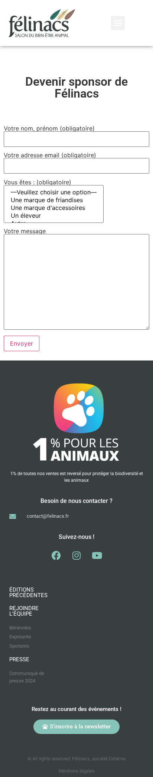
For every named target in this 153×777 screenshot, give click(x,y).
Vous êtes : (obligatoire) (37, 182)
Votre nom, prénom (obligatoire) (49, 128)
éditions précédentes (28, 592)
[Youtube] (97, 555)
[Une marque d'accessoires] (53, 208)
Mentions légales (77, 771)
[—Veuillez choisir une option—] (53, 192)
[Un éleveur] (53, 216)
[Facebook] (56, 555)
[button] (118, 23)
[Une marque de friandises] (53, 200)
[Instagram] (76, 555)
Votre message (25, 231)
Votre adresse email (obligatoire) (50, 155)
